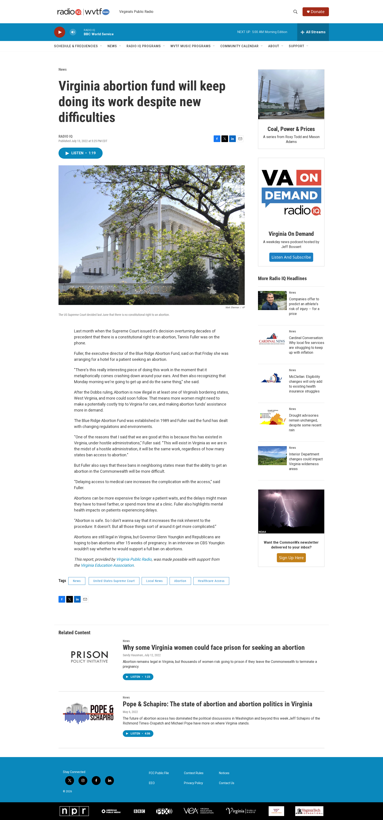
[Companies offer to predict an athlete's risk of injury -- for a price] (272, 300)
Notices (224, 773)
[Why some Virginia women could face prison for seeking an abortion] (88, 656)
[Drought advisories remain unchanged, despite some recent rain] (272, 416)
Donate (317, 11)
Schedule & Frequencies (76, 46)
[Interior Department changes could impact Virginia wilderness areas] (272, 455)
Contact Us (226, 783)
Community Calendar (239, 46)
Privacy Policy (193, 783)
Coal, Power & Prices (291, 129)
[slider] (80, 32)
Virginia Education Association (107, 565)
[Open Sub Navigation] (101, 46)
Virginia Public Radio (134, 559)
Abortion (180, 581)
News (112, 46)
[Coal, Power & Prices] (291, 94)
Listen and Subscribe (291, 257)
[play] (59, 32)
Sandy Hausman (133, 655)
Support (296, 46)
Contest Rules (193, 773)
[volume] (73, 32)
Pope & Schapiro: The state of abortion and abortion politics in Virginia (217, 704)
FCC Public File (159, 773)
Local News (154, 581)
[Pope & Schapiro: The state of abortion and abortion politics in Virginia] (88, 712)
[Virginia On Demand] (291, 191)
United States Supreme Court (114, 581)
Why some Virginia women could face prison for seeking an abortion (214, 647)
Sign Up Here (291, 557)
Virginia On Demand (291, 233)
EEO (152, 783)
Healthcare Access (211, 581)
